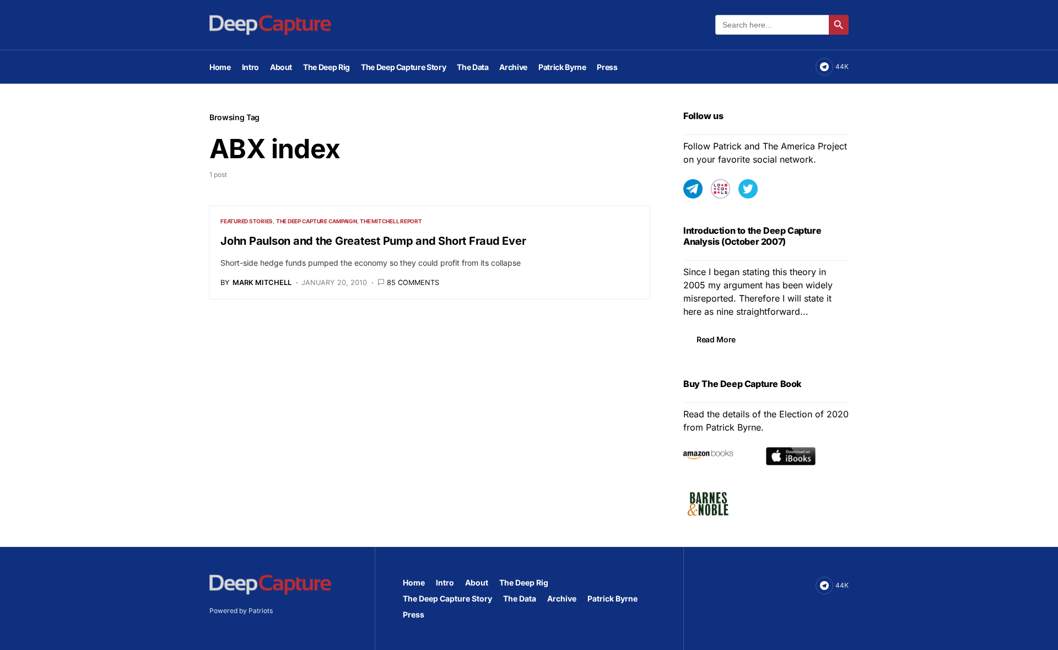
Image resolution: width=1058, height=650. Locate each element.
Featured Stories (246, 221)
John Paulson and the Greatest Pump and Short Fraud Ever (373, 241)
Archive (561, 598)
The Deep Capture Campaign (316, 221)
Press (413, 614)
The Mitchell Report (391, 221)
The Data (519, 598)
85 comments (413, 282)
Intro (445, 582)
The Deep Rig (523, 582)
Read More (716, 339)
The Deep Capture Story (447, 598)
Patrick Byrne (612, 598)
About (476, 582)
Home (414, 582)
